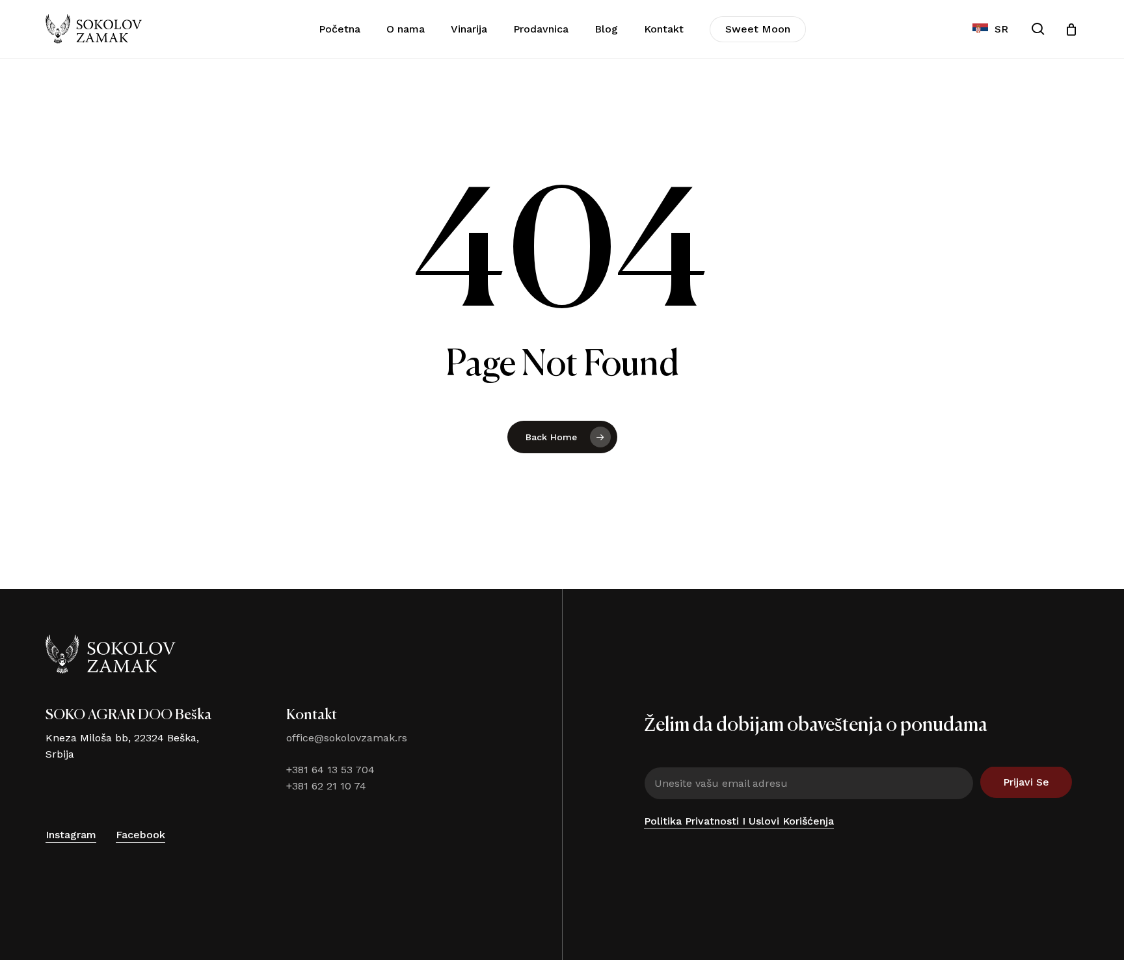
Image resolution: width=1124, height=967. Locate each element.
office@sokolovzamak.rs (346, 738)
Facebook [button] (140, 834)
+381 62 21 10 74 (326, 786)
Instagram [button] (71, 834)
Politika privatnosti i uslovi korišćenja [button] (739, 821)
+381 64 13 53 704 (330, 769)
